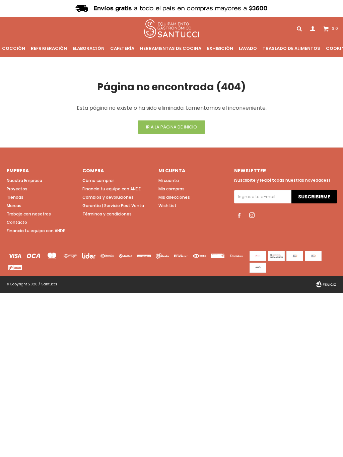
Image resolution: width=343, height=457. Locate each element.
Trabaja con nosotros (29, 214)
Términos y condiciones (107, 214)
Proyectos (17, 189)
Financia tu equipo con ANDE (36, 231)
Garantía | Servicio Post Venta (113, 205)
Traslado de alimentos (291, 48)
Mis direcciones (174, 197)
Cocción (13, 48)
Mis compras (171, 189)
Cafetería (122, 48)
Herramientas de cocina (170, 48)
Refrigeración (49, 48)
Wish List (167, 205)
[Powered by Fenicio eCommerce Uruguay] (326, 284)
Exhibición (220, 48)
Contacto (17, 222)
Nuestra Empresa (24, 180)
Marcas (14, 205)
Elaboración (89, 48)
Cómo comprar (98, 180)
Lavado (248, 48)
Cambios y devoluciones (108, 197)
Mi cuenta (168, 180)
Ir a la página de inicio (171, 127)
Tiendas (15, 197)
